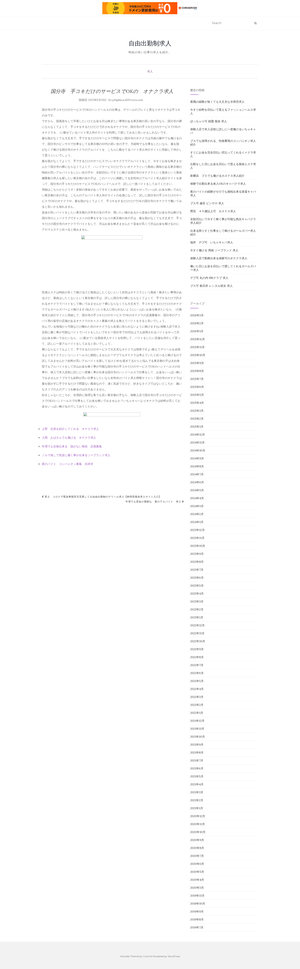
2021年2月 (196, 800)
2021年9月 (196, 744)
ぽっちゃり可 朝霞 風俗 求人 (208, 121)
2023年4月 (197, 593)
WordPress (174, 956)
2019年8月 (197, 919)
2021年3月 (196, 792)
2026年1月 (196, 331)
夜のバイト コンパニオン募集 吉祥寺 (67, 464)
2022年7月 (196, 665)
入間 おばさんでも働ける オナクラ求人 (69, 437)
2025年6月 (197, 387)
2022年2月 (196, 705)
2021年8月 (196, 752)
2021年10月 (197, 736)
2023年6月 (197, 577)
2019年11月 (197, 895)
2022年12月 (197, 625)
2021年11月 (197, 729)
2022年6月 (197, 673)
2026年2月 (197, 323)
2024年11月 (197, 442)
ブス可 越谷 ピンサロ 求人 (207, 203)
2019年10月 (197, 903)
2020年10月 (198, 832)
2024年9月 (197, 458)
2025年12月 (197, 339)
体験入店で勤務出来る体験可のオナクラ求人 (218, 258)
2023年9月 (197, 554)
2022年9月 (197, 649)
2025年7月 (197, 379)
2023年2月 (196, 609)
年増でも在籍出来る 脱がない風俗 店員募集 (72, 446)
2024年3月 (197, 506)
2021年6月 (196, 768)
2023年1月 (196, 617)
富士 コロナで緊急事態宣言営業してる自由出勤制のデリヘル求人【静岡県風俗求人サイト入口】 (102, 496)
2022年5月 (197, 681)
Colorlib (147, 956)
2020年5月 (197, 872)
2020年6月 (197, 864)
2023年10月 (197, 546)
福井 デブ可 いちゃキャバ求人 (211, 242)
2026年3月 (197, 315)
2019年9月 (197, 911)
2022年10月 (197, 641)
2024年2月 (197, 514)
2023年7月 (196, 570)
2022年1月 (196, 713)
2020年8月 (197, 848)
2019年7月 (196, 927)
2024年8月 (197, 466)
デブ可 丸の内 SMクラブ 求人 (209, 278)
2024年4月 (197, 498)
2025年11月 (197, 347)
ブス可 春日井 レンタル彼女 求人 (211, 286)
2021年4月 (196, 784)
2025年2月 (197, 418)
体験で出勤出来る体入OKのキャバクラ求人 (218, 183)
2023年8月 (197, 562)
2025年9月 (197, 363)
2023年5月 (197, 585)
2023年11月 (197, 538)
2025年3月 (197, 411)
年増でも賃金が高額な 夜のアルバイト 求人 (154, 501)
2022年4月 (197, 689)
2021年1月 (196, 808)
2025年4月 (197, 403)
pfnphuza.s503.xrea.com (127, 100)
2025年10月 (197, 355)
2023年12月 (197, 530)
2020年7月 (197, 856)
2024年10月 (197, 450)
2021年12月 (197, 721)
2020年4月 (197, 880)
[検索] (255, 23)
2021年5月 (196, 776)
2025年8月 (197, 371)
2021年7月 (196, 760)
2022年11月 (197, 633)
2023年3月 (196, 601)
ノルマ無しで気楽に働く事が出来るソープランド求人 (76, 455)
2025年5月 (197, 395)
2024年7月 (197, 474)
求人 (150, 71)
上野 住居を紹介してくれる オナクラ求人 (70, 429)
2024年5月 (197, 490)
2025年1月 (196, 426)
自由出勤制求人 (150, 43)
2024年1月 (196, 522)
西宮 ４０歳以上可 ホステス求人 (213, 211)
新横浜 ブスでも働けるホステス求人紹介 (217, 176)
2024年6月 (197, 482)
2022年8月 (197, 657)
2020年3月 (197, 888)
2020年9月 (197, 840)
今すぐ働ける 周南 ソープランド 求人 (214, 250)
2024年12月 (197, 434)
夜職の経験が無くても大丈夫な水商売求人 (217, 102)
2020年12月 (197, 816)
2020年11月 (197, 824)
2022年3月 (196, 697)
